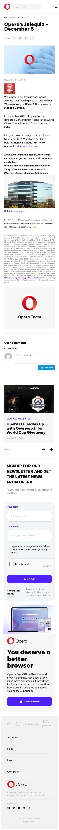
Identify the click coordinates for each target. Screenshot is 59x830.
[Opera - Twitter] (14, 808)
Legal (10, 760)
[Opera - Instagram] (29, 808)
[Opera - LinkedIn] (24, 808)
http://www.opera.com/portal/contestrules (23, 278)
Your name (12, 507)
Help (10, 748)
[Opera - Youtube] (19, 808)
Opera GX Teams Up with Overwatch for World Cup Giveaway (26, 428)
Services (12, 737)
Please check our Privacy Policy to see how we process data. (38, 592)
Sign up (29, 578)
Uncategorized (14, 18)
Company (13, 771)
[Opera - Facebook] (8, 808)
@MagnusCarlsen (27, 146)
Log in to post (46, 368)
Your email (12, 526)
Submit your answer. (15, 211)
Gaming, (12, 419)
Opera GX (24, 419)
